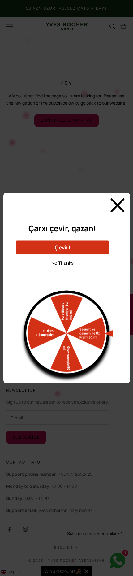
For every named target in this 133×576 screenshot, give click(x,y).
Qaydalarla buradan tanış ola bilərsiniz (62, 273)
